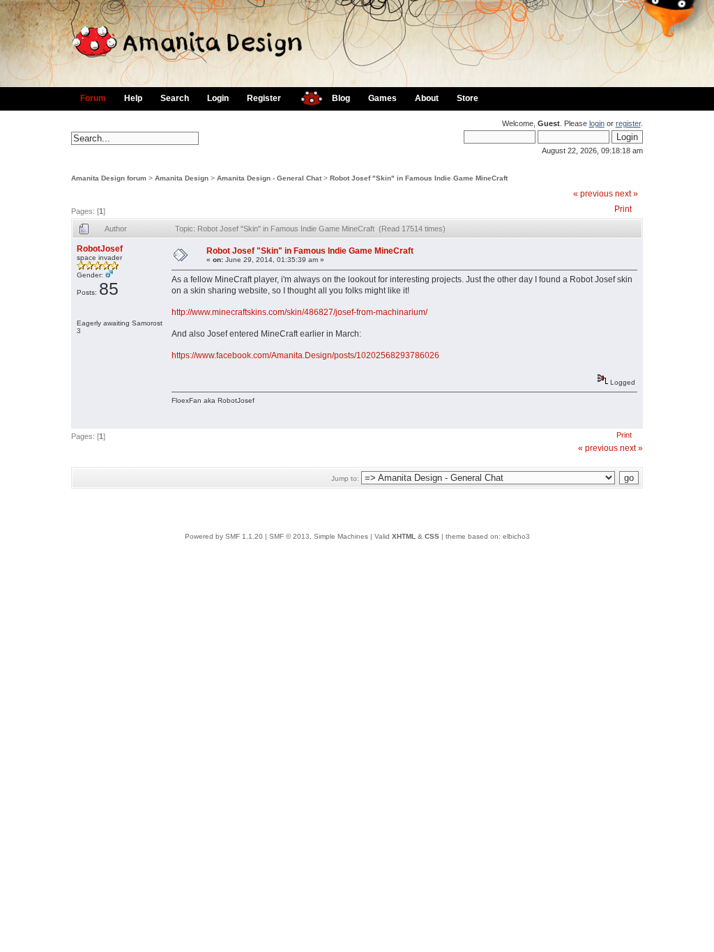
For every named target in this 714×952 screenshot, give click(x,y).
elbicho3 (516, 536)
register (628, 123)
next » (626, 194)
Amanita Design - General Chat (269, 178)
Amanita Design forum (108, 178)
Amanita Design (181, 178)
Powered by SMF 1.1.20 (224, 536)
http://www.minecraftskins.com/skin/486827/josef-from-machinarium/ (299, 312)
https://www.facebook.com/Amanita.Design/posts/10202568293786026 (305, 355)
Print (623, 209)
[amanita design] (306, 96)
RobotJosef (100, 249)
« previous (593, 194)
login (597, 123)
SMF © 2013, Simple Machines (318, 536)
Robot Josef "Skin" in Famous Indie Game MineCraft (419, 178)
